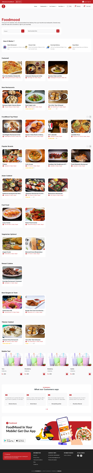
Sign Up (89, 1)
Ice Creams (52, 6)
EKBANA (59, 471)
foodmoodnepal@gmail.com (54, 457)
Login (85, 1)
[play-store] (9, 440)
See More (60, 6)
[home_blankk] (3, 6)
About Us (35, 455)
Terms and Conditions (38, 459)
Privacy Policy (36, 457)
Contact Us (35, 464)
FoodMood (38, 471)
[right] (90, 117)
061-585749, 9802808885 (53, 455)
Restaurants (43, 6)
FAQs (34, 462)
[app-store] (20, 440)
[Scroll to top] (85, 464)
